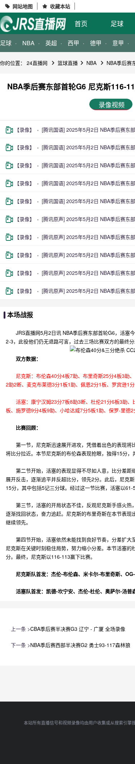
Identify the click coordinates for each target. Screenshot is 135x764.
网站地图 (23, 6)
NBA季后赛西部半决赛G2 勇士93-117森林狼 (80, 644)
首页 (81, 23)
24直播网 (37, 62)
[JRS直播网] (33, 24)
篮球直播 (68, 62)
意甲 (118, 43)
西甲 (73, 43)
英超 (51, 43)
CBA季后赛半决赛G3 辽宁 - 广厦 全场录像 (77, 628)
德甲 (96, 43)
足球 (117, 23)
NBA (28, 43)
